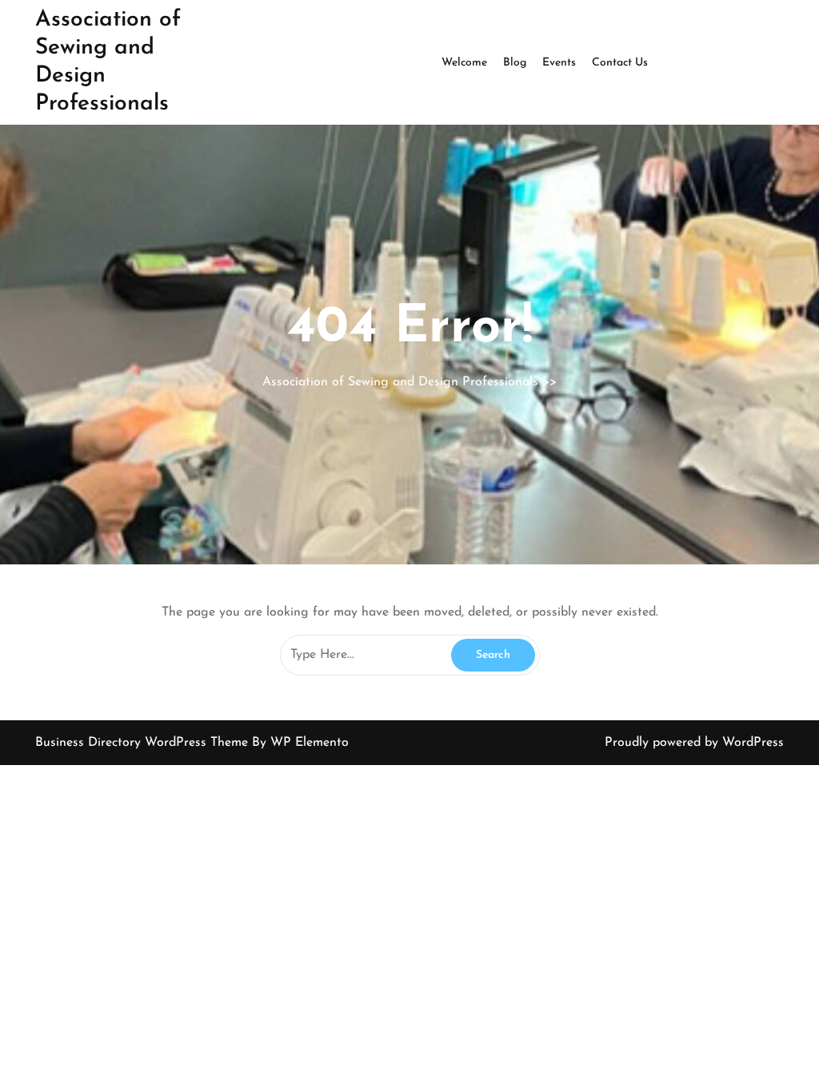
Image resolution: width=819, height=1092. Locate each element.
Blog (514, 63)
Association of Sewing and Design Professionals (400, 382)
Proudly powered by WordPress (694, 742)
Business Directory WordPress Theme (143, 742)
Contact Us (620, 63)
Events (559, 63)
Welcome (464, 63)
